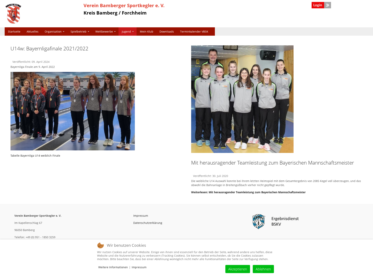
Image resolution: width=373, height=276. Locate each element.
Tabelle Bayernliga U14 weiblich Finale (35, 155)
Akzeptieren (237, 269)
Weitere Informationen (113, 267)
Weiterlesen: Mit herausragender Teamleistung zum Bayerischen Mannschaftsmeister (248, 192)
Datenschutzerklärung (147, 223)
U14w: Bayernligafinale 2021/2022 (49, 48)
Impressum (140, 215)
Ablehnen (263, 269)
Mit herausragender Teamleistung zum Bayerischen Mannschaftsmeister (272, 162)
